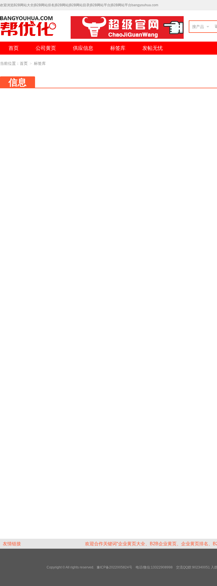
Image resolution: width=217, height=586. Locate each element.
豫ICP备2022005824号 (115, 567)
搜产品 (198, 26)
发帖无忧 (152, 48)
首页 (13, 48)
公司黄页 (46, 48)
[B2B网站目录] (35, 27)
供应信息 (83, 48)
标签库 (117, 48)
